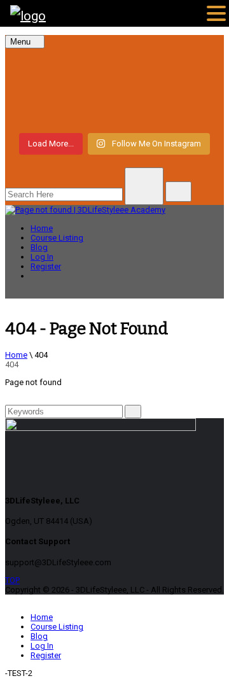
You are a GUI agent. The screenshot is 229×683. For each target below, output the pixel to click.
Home (42, 228)
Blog (39, 247)
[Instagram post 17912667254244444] (114, 89)
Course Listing (57, 238)
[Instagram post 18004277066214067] (114, 66)
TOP (12, 580)
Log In (42, 257)
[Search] (133, 411)
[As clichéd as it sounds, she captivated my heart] (114, 112)
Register (46, 266)
